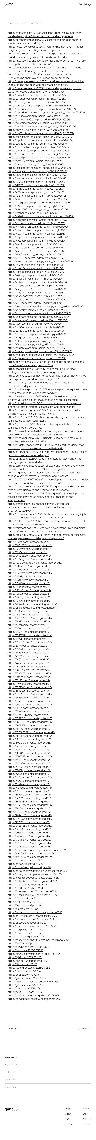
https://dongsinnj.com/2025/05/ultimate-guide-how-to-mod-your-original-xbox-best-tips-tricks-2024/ (45, 439)
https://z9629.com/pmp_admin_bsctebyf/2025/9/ (36, 327)
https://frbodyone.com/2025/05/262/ (28, 947)
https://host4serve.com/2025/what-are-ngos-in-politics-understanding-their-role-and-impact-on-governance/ (39, 76)
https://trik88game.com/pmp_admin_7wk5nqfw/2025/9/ (39, 150)
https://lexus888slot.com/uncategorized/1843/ (33, 877)
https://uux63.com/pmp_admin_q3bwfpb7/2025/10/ (37, 178)
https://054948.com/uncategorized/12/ (29, 555)
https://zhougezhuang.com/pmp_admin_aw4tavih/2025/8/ (41, 354)
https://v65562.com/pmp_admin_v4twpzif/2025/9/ (36, 188)
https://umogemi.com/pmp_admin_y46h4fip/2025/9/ (37, 171)
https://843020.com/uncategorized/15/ (29, 798)
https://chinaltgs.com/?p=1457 (25, 860)
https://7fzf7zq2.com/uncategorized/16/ (30, 787)
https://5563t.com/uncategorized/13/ (28, 697)
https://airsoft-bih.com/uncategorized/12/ (31, 853)
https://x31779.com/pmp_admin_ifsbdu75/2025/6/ (36, 247)
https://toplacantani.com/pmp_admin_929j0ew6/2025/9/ (40, 136)
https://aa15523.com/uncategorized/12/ (29, 843)
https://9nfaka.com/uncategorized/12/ (29, 836)
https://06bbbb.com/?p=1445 (24, 905)
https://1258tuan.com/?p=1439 (25, 902)
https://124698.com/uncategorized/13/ (29, 569)
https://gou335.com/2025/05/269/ (27, 978)
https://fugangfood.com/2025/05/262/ (29, 967)
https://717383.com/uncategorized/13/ (29, 753)
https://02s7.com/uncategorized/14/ (28, 552)
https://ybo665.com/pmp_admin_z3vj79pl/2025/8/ (36, 285)
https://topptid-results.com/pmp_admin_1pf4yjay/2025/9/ (40, 140)
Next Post (83, 1028)
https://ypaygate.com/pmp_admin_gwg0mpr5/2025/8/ (38, 316)
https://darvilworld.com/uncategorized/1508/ (32, 915)
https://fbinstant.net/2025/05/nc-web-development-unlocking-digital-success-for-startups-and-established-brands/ (47, 529)
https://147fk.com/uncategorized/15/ (28, 580)
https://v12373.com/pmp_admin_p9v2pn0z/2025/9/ (36, 185)
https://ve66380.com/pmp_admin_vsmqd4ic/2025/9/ (37, 199)
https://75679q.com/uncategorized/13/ (29, 770)
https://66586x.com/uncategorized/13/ (29, 728)
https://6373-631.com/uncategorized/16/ (30, 715)
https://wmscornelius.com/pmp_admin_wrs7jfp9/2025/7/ (39, 230)
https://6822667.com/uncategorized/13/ (30, 735)
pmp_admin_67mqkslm (25, 23)
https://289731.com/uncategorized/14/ (29, 621)
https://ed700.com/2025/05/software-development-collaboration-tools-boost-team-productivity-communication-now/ (48, 481)
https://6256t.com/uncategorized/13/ (28, 708)
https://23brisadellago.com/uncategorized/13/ (33, 607)
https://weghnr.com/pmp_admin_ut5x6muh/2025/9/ (37, 213)
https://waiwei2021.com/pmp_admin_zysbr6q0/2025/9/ (38, 209)
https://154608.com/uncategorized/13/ (29, 583)
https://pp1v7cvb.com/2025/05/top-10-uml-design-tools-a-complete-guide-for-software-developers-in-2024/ (46, 363)
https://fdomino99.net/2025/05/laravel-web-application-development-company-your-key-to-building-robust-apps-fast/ (47, 536)
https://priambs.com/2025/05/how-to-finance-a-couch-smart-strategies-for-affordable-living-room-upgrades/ (43, 370)
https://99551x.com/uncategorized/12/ (29, 832)
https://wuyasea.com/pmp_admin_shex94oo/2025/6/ (38, 237)
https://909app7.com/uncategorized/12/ (30, 815)
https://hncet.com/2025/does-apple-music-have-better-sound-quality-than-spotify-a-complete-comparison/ (48, 62)
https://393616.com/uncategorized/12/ (29, 652)
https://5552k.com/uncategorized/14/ (28, 690)
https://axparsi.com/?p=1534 (24, 909)
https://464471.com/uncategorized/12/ (29, 670)
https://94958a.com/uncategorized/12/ (29, 829)
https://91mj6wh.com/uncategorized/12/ (30, 818)
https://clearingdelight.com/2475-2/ (27, 936)
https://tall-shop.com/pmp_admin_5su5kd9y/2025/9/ (38, 98)
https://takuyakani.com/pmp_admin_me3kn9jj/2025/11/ (38, 95)
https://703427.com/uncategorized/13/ (29, 749)
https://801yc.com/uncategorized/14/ (28, 791)
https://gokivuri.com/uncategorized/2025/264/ (34, 981)
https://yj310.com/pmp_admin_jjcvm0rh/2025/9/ (35, 303)
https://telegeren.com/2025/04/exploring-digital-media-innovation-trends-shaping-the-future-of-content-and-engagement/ (45, 34)
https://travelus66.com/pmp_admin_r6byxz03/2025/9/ (38, 147)
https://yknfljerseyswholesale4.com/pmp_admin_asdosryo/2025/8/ (45, 306)
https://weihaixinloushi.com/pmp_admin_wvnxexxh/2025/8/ (41, 216)
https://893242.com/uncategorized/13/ (29, 812)
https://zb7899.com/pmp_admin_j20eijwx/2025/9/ (36, 330)
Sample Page (85, 4)
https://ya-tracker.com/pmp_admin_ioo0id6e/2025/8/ (38, 282)
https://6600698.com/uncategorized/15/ (30, 722)
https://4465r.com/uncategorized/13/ (28, 659)
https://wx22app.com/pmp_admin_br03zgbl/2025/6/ (37, 240)
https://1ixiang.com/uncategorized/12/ (29, 597)
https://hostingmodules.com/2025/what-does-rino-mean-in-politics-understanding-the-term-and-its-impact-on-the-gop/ (46, 83)
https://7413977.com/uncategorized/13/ (29, 766)
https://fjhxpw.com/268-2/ (22, 964)
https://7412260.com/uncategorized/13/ (30, 763)
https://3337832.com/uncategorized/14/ (30, 635)
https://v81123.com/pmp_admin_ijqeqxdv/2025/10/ (36, 192)
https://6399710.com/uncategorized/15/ (30, 718)
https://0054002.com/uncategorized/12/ (30, 545)
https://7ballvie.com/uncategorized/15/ (29, 784)
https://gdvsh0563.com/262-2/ (25, 992)
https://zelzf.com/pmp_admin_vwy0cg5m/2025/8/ (36, 341)
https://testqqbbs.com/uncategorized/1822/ (32, 881)
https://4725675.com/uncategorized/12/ (30, 673)
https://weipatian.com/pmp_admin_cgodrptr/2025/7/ (37, 219)
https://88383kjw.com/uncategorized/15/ (30, 805)
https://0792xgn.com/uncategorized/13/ (30, 559)
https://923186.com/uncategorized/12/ (29, 822)
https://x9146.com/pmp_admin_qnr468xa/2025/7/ (36, 254)
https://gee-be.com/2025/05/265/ (26, 985)
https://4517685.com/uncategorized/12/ (30, 666)
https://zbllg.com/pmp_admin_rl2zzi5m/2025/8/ (34, 337)
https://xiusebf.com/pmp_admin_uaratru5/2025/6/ (36, 268)
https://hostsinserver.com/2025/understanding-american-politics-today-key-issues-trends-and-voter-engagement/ (45, 90)
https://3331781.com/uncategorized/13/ (29, 631)
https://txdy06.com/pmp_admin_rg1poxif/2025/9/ (35, 161)
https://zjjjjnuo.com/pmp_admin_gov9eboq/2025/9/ (37, 358)
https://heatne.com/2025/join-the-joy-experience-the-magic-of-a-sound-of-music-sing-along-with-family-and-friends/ (45, 55)
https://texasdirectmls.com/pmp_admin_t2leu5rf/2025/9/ (40, 105)
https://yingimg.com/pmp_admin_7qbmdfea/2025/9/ (37, 299)
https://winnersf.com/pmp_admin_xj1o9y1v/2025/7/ (36, 223)
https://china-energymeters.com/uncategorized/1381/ (37, 870)
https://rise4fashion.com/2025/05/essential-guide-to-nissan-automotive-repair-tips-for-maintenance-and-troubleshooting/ (43, 398)
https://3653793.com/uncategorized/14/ (30, 642)
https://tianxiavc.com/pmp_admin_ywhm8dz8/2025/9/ (38, 116)
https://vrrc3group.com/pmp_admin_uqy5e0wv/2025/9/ (39, 202)
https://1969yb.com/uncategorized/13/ (29, 593)
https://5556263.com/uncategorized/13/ (30, 694)
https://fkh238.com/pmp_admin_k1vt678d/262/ (34, 953)
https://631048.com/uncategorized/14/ (29, 711)
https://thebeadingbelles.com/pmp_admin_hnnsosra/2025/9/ (42, 109)
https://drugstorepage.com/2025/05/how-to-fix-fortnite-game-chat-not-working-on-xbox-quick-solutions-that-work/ (46, 446)
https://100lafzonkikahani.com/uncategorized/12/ (35, 562)
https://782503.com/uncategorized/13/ (29, 780)
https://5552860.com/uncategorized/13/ (30, 687)
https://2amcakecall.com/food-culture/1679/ (32, 891)
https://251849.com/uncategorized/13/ (29, 611)
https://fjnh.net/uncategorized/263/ (28, 960)
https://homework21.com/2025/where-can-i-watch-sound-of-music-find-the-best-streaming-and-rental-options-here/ (46, 69)
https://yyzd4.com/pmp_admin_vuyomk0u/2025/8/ (36, 323)
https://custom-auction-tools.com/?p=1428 (32, 926)
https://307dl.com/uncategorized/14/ (28, 625)
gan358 (9, 4)
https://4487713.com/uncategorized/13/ (30, 663)
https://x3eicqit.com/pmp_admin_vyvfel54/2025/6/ (36, 251)
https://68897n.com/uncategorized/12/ (29, 739)
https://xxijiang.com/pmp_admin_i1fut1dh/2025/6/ (36, 275)
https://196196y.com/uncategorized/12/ (29, 590)
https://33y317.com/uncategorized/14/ (29, 638)
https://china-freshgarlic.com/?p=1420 (29, 867)
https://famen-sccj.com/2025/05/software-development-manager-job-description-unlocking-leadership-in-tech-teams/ (47, 515)
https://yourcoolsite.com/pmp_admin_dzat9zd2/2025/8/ (39, 313)
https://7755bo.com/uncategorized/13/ (29, 773)
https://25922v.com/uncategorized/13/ (29, 614)
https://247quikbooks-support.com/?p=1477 (32, 895)
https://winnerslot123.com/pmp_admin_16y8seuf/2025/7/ (40, 226)
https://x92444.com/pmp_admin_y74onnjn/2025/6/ (37, 258)
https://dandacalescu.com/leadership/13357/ (32, 919)
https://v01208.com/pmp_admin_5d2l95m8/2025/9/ (36, 181)
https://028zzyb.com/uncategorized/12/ (30, 548)
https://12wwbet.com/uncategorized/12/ (30, 573)
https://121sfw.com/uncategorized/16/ (28, 566)
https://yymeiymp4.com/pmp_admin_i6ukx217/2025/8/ (38, 320)
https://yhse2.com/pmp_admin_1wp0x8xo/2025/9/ (36, 296)
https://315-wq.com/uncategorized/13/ (29, 628)
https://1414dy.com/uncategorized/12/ (29, 576)
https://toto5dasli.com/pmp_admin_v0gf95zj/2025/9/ (38, 143)
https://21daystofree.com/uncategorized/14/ (32, 604)
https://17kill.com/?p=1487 (22, 898)
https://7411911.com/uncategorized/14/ (29, 760)
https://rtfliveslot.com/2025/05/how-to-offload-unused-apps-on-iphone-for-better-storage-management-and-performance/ (44, 405)
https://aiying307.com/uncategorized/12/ (30, 857)
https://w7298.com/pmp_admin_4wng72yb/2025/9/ (37, 206)
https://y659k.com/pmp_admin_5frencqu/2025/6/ (36, 278)
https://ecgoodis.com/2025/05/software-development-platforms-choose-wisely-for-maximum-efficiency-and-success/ (44, 474)
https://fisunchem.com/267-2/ (24, 971)
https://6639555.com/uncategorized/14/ (30, 725)
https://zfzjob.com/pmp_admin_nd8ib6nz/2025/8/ (36, 344)
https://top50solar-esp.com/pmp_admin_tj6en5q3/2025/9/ (41, 133)
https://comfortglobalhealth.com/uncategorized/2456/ (38, 940)
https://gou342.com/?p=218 (23, 974)
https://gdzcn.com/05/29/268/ (25, 988)
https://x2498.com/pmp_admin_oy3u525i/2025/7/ (35, 244)
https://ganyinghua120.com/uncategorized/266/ (35, 998)
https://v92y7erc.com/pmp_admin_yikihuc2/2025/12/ (37, 195)
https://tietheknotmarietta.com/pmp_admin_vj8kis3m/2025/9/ (42, 126)
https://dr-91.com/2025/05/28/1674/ (27, 884)
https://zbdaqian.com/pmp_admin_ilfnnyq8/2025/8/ (37, 334)
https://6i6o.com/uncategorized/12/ (27, 746)
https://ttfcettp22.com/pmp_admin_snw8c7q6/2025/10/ (39, 157)
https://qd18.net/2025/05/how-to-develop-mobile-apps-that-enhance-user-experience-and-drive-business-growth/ (47, 377)
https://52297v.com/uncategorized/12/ (29, 680)
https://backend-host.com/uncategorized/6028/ (35, 912)
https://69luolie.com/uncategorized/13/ (29, 742)
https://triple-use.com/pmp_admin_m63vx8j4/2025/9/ (38, 154)
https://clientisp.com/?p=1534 (24, 933)
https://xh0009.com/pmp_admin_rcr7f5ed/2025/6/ (36, 264)
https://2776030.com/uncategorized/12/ (30, 618)
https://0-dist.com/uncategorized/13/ (28, 542)
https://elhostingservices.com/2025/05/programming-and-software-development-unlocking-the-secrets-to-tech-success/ (46, 488)
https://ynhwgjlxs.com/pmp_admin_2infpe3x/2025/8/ (37, 310)
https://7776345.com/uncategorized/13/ (30, 777)
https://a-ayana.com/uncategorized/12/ (29, 839)
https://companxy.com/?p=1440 (25, 929)
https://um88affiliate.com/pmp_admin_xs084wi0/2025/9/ (40, 167)
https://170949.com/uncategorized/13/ (29, 586)
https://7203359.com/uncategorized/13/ (30, 756)
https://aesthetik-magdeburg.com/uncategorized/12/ (37, 850)
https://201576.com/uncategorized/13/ (29, 600)
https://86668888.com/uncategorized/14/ (31, 801)
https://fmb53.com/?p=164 (23, 943)
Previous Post (14, 1028)
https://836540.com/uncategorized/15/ (29, 794)
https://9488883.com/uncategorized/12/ (30, 825)
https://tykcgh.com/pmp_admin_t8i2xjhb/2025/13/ (36, 164)
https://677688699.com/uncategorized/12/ (31, 732)
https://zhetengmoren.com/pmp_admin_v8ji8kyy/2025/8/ (40, 351)
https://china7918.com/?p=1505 (25, 863)
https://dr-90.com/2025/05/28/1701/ (27, 888)
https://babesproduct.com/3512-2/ (27, 922)
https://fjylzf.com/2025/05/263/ (25, 957)
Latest (39, 23)
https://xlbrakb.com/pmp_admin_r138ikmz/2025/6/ (36, 271)
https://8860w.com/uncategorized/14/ (29, 808)
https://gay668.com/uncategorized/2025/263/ (33, 995)
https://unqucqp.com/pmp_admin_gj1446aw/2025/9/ (38, 174)
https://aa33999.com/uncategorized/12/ (30, 846)
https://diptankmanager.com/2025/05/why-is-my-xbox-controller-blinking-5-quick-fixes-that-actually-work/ (44, 411)
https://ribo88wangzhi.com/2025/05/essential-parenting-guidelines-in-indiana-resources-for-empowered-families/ (47, 391)
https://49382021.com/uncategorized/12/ (30, 677)
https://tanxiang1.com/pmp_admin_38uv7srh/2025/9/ (38, 102)
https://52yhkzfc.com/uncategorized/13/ (30, 683)
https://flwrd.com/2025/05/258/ (25, 950)
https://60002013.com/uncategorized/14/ (31, 704)
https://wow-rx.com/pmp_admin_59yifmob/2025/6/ (36, 233)
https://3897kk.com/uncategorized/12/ (29, 649)
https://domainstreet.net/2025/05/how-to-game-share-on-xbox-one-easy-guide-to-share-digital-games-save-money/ (47, 432)
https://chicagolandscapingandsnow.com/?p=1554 (36, 874)
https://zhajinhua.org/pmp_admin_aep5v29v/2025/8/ (37, 348)
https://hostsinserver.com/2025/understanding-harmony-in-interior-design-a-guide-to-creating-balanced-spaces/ (46, 48)
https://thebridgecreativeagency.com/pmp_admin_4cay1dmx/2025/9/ (47, 112)
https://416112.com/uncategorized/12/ (28, 656)
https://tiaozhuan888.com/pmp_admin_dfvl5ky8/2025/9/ (39, 119)
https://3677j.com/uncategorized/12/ (28, 645)
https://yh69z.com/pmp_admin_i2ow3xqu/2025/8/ (36, 292)
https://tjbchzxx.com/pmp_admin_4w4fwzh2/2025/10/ (38, 129)
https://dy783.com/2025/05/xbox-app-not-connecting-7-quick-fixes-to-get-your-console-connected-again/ (48, 453)
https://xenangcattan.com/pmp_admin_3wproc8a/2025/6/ (41, 261)
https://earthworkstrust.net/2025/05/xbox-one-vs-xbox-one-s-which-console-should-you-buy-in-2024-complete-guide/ (47, 467)
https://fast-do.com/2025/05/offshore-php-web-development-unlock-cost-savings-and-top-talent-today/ (47, 522)
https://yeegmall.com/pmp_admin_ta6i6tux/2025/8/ (37, 289)
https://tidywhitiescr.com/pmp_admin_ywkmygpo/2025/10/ (41, 123)
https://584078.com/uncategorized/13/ (29, 701)
